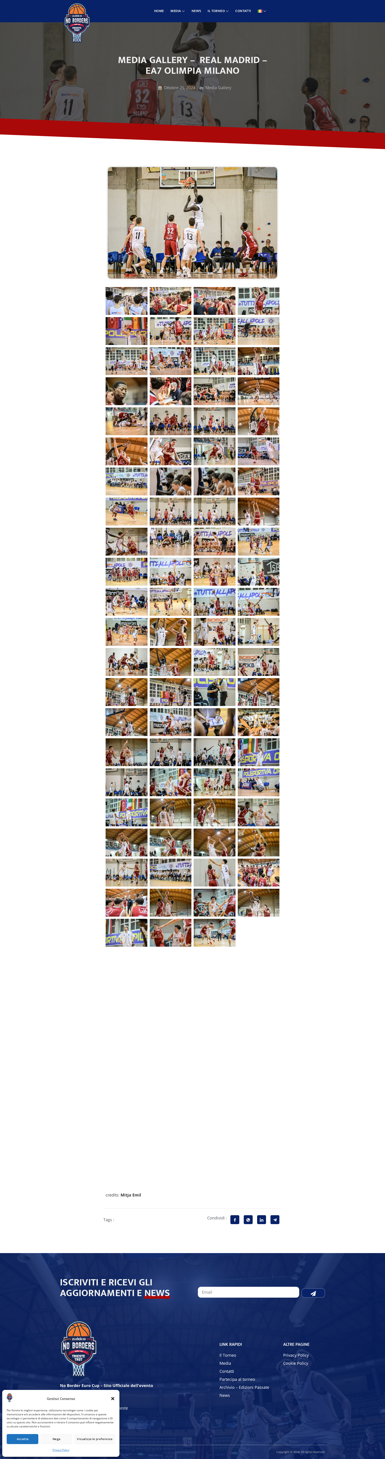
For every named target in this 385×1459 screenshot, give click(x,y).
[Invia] (313, 1293)
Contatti (243, 11)
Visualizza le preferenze (95, 1439)
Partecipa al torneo (237, 1379)
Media (175, 11)
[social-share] (234, 1219)
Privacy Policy (61, 1450)
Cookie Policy (295, 1363)
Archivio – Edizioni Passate (244, 1387)
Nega (56, 1439)
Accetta (23, 1439)
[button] (113, 1398)
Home (159, 11)
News (196, 11)
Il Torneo (216, 11)
